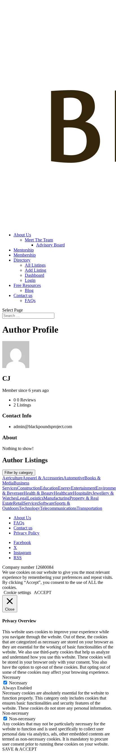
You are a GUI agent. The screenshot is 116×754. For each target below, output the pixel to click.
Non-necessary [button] (15, 713)
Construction (28, 488)
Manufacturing (56, 498)
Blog (29, 290)
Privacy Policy (26, 533)
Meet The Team (39, 239)
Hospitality (82, 493)
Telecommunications (58, 508)
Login (30, 280)
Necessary (18, 682)
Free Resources (27, 285)
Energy (64, 488)
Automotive (73, 478)
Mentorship (24, 250)
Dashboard (34, 275)
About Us (22, 234)
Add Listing (35, 270)
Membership (25, 255)
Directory (22, 260)
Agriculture (12, 478)
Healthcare (63, 493)
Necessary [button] (11, 677)
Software (46, 503)
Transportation (89, 508)
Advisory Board (50, 245)
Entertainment (83, 488)
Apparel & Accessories (43, 478)
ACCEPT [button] (43, 592)
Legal (22, 498)
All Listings (35, 265)
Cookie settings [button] (17, 592)
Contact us (23, 295)
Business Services (15, 485)
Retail (18, 503)
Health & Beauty (39, 493)
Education (49, 488)
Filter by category (19, 472)
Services (30, 503)
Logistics (35, 498)
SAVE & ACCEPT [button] (19, 749)
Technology (29, 508)
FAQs (30, 300)
